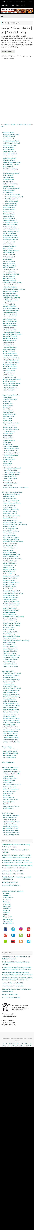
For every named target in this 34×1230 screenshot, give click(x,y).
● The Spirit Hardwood (10, 353)
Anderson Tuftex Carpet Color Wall (12, 871)
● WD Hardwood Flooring (10, 388)
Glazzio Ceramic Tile (9, 791)
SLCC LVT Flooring (8, 629)
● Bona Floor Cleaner (9, 820)
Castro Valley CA (8, 897)
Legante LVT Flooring (9, 569)
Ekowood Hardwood (9, 207)
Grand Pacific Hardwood (10, 222)
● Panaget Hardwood (9, 306)
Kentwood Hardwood (9, 246)
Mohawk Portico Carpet (11, 455)
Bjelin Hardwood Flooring (11, 164)
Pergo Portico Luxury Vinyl (11, 610)
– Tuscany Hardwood (10, 203)
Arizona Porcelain (8, 776)
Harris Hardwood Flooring (11, 231)
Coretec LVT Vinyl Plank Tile (11, 516)
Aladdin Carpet (7, 397)
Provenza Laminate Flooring (11, 722)
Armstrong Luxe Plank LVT (11, 501)
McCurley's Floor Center (24, 124)
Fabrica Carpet (7, 421)
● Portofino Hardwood (10, 315)
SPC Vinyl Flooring (7, 56)
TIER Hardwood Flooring (10, 355)
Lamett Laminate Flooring (11, 710)
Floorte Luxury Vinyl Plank (11, 539)
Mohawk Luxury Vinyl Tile (10, 597)
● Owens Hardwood (9, 304)
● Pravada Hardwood (9, 317)
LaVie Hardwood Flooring (10, 250)
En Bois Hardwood (8, 212)
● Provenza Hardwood (9, 323)
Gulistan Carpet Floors (10, 427)
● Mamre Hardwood (9, 267)
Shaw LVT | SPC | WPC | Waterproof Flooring (16, 640)
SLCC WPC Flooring (9, 634)
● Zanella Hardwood (9, 390)
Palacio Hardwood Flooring (11, 308)
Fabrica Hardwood (8, 216)
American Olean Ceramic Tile (12, 772)
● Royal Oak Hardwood (10, 336)
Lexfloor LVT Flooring (9, 574)
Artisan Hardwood (8, 147)
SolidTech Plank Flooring (10, 649)
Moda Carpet (7, 442)
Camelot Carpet (8, 410)
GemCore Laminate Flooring (11, 697)
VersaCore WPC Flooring (10, 666)
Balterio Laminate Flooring (11, 680)
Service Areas (19, 5)
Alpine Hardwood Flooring (11, 134)
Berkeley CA (7, 895)
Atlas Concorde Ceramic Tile (11, 774)
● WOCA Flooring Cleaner (11, 835)
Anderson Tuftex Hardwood (11, 143)
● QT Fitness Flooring (9, 757)
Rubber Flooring (7, 747)
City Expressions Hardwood (11, 188)
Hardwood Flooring (8, 132)
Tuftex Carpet (7, 485)
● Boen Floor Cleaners (9, 817)
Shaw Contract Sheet (9, 638)
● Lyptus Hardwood (9, 263)
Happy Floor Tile (8, 793)
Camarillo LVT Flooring (10, 511)
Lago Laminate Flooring (10, 707)
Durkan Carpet (7, 418)
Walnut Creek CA (8, 923)
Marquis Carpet (7, 436)
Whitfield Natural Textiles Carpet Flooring (15, 487)
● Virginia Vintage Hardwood (11, 383)
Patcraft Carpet (8, 457)
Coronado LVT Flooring (10, 518)
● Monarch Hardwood (9, 285)
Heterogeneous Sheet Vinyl (11, 554)
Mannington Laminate (9, 716)
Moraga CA (6, 910)
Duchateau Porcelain (9, 787)
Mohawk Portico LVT (10, 599)
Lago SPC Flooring (8, 567)
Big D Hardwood (8, 167)
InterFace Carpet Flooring (11, 429)
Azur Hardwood (7, 156)
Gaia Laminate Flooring (10, 692)
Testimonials (16, 1)
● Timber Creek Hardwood (11, 360)
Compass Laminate (8, 684)
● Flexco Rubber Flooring (10, 749)
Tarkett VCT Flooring (9, 653)
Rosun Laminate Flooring (10, 731)
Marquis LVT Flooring (9, 586)
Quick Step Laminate (9, 725)
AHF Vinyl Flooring (8, 496)
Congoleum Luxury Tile (10, 513)
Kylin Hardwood (8, 248)
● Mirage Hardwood (9, 276)
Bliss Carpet (6, 408)
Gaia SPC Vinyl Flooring (10, 546)
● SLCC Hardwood (8, 345)
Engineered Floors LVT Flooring (12, 522)
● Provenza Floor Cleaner (10, 828)
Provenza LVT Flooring (10, 619)
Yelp (2, 126)
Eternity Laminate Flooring (11, 690)
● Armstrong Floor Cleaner (11, 815)
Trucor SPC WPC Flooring (10, 659)
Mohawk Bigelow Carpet (11, 448)
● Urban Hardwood (8, 373)
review (13, 124)
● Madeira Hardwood (9, 265)
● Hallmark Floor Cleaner (10, 826)
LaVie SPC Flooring (9, 572)
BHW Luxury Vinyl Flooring (11, 509)
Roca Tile (6, 804)
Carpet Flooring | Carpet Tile (10, 395)
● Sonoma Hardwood (9, 349)
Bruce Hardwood (8, 175)
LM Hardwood (7, 259)
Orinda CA (6, 915)
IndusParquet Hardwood (10, 240)
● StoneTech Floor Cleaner (11, 832)
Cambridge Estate (8, 179)
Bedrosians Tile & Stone (10, 778)
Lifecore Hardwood (9, 261)
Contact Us (9, 1)
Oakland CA (6, 912)
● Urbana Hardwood (9, 370)
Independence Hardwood (10, 237)
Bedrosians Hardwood (9, 158)
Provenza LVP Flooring (10, 621)
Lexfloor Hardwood (9, 257)
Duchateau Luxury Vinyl (10, 520)
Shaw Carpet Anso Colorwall (12, 468)
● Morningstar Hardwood (10, 291)
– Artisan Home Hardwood (12, 195)
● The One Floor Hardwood (11, 358)
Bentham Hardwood (9, 160)
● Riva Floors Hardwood (10, 338)
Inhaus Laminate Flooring (10, 703)
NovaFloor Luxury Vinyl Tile (11, 604)
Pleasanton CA (7, 917)
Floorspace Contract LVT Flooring (13, 541)
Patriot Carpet (7, 481)
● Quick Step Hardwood (10, 325)
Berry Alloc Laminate (9, 682)
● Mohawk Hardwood (9, 280)
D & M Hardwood (8, 192)
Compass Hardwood (9, 190)
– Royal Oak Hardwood (11, 199)
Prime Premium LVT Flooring (11, 623)
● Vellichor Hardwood (9, 381)
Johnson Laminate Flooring (11, 705)
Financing (30, 1)
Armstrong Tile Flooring (10, 769)
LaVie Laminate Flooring (10, 712)
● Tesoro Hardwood (9, 351)
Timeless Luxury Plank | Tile (11, 655)
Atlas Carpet (7, 401)
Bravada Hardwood (8, 171)
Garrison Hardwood (9, 218)
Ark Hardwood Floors (9, 145)
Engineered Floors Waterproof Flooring (15, 524)
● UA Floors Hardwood (10, 368)
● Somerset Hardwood (9, 347)
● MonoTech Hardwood (10, 287)
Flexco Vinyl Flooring (9, 535)
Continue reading (7, 51)
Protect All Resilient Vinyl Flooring (13, 617)
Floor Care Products (8, 813)
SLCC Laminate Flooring (10, 735)
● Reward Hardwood (9, 328)
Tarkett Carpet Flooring (10, 483)
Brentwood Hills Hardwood (11, 173)
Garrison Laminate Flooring (11, 694)
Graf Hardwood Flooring (10, 225)
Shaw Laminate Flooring (10, 733)
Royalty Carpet (7, 464)
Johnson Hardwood (9, 242)
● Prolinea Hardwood (9, 319)
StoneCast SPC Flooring (10, 647)
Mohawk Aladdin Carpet (11, 446)
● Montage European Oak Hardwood (14, 289)
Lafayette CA (7, 906)
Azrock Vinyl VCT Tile (9, 507)
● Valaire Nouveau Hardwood (11, 379)
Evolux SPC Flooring (9, 533)
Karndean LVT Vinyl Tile (10, 578)
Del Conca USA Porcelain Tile (12, 785)
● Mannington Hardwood (10, 270)
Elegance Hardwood (9, 209)
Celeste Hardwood (8, 186)
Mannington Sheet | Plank (11, 582)
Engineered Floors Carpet (11, 423)
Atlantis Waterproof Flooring (11, 503)
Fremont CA (6, 904)
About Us (3, 1)
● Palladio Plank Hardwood (11, 310)
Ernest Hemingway (9, 214)
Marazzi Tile (6, 795)
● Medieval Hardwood (9, 272)
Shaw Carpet (7, 466)
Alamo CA (6, 893)
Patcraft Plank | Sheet (9, 608)
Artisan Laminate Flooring (11, 675)
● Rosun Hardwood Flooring (11, 332)
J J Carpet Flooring (9, 431)
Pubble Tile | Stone (9, 802)
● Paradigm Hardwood (9, 313)
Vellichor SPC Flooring (10, 664)
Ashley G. (7, 124)
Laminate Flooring (7, 671)
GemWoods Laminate (9, 699)
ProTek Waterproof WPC (10, 614)
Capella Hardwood (8, 182)
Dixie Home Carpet (9, 416)
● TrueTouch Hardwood (10, 366)
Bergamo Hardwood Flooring (11, 162)
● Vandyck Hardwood (9, 377)
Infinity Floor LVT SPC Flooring (12, 559)
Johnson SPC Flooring (9, 563)
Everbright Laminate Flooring (12, 688)
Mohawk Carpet (8, 444)
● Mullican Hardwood (9, 293)
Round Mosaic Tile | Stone (11, 806)
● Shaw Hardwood (8, 343)
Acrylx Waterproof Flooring (11, 494)
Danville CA (6, 900)
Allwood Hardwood (9, 136)
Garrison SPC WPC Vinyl (10, 548)
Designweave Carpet (9, 414)
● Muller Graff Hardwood (10, 295)
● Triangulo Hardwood (9, 364)
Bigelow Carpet (8, 406)
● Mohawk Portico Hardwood (12, 282)
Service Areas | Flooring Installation (12, 891)
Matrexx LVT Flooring (9, 584)
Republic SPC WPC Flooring (11, 625)
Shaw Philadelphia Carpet (11, 474)
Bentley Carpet (7, 403)
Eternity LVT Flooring (9, 526)
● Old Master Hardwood (10, 300)
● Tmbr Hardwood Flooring (11, 362)
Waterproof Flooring (25, 56)
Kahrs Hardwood (8, 244)
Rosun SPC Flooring (9, 627)
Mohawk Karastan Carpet (11, 453)
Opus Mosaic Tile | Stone (10, 800)
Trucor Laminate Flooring (10, 740)
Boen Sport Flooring (8, 762)
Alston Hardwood (8, 139)
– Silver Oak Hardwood (11, 201)
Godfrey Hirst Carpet (9, 425)
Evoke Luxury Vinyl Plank (10, 529)
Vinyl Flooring (16, 56)
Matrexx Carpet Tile (9, 440)
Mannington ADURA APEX (10, 882)
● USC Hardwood (8, 375)
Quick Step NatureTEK (11, 727)
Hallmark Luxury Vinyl (9, 552)
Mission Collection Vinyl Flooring (13, 593)
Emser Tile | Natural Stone (11, 789)
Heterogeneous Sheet (9, 499)
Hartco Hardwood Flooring (11, 229)
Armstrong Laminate (9, 677)
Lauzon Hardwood (8, 252)
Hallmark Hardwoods (9, 227)
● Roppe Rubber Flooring (10, 753)
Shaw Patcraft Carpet (10, 478)
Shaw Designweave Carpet (12, 472)
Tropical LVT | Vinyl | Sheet (11, 657)
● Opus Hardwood (8, 302)
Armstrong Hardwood (9, 152)
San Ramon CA (7, 921)
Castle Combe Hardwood (10, 184)
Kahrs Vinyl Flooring (9, 580)
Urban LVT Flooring (9, 662)
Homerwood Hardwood (10, 235)
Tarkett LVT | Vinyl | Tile (10, 651)
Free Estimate (4, 5)
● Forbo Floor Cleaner (9, 824)
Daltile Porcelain (8, 782)
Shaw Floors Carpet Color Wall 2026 (13, 874)
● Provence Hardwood (9, 321)
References (23, 1)
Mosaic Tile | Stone (8, 797)
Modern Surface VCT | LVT (11, 595)
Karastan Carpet (8, 433)
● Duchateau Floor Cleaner (11, 822)
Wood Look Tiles (8, 808)
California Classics (8, 177)
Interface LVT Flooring (10, 561)
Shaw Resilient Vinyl (9, 642)
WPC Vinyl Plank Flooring (7, 58)
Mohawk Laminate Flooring (11, 718)
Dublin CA (6, 902)
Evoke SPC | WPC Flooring (11, 531)
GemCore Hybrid (8, 550)
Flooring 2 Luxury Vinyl (10, 544)
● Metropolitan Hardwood (11, 274)
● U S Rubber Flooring (9, 755)
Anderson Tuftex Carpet (10, 399)
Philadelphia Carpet (9, 459)
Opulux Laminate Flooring (11, 720)
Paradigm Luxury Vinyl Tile (11, 606)
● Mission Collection (9, 278)
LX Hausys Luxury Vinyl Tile (11, 576)
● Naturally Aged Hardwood (11, 298)
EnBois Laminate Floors (10, 686)
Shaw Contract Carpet (10, 470)
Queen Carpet (7, 461)
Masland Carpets (8, 438)
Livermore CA (7, 908)
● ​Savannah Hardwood (9, 340)
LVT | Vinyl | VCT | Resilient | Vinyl (12, 492)
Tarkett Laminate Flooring (11, 737)
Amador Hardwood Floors (10, 141)
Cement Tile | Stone (9, 780)
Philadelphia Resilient (9, 612)
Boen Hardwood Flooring (10, 169)
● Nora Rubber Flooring (10, 751)
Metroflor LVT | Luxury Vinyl (11, 591)
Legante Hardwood (9, 255)
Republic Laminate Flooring (11, 729)
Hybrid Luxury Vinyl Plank (10, 556)
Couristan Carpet (8, 412)
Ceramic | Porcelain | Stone (10, 767)
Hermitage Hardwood (9, 233)
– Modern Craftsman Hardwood (13, 197)
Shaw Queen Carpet (10, 476)
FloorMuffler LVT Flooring (11, 537)
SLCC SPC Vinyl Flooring (10, 632)
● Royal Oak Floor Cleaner (11, 830)
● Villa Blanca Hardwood (10, 386)
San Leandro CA (7, 919)
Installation (11, 5)
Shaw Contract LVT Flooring (11, 636)
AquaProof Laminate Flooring (12, 673)
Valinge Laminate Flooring (11, 742)
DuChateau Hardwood (9, 205)
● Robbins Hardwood (9, 330)
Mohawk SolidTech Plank (11, 602)
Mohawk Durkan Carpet (11, 451)
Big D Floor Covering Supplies (11, 885)
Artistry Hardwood (8, 149)
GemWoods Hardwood (10, 220)
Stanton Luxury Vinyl (9, 645)
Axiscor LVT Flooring (9, 505)
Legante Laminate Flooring (11, 714)
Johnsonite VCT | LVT (9, 565)
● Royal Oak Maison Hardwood (12, 334)
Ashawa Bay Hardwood (10, 154)
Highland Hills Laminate (10, 701)
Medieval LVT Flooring (10, 589)
